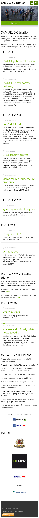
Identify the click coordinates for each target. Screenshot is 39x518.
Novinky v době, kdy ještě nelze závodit (18, 331)
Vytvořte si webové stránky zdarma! (12, 511)
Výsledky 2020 (11, 312)
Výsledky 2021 (11, 251)
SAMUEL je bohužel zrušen (19, 61)
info (8, 292)
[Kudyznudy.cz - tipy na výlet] (20, 495)
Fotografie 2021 (12, 234)
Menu (31, 3)
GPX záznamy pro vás (15, 155)
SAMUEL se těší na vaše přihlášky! (17, 84)
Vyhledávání (36, 3)
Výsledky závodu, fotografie (19, 209)
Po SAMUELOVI (12, 124)
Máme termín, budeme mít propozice (19, 180)
